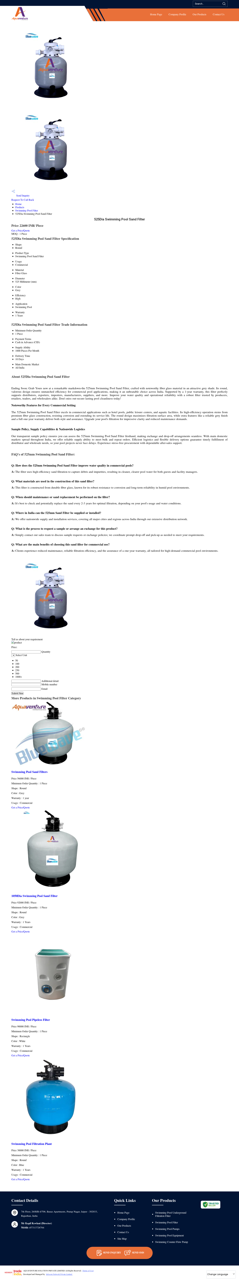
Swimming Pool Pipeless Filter (30, 1019)
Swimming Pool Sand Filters (29, 771)
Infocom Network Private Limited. (59, 1274)
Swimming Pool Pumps (167, 1229)
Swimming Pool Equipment (169, 1235)
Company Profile (177, 14)
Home (18, 204)
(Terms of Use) (88, 1270)
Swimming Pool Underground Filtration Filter (170, 1214)
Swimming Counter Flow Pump (171, 1242)
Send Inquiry (23, 195)
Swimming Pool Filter (26, 210)
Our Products (199, 14)
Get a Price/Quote (20, 230)
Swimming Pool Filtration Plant (31, 1143)
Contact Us (218, 14)
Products (19, 207)
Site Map (122, 1238)
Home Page (156, 14)
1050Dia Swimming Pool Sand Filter (34, 896)
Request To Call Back (22, 199)
